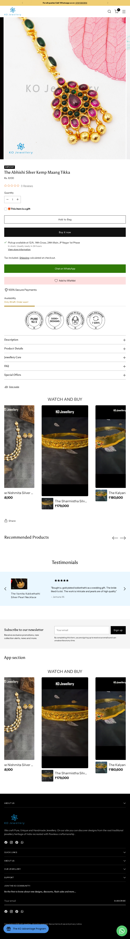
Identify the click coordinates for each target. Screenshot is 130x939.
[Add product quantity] (18, 199)
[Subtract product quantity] (7, 199)
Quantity (9, 192)
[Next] (107, 3)
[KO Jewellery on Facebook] (6, 843)
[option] (65, 457)
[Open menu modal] (124, 11)
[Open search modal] (109, 11)
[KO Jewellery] (12, 11)
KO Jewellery (25, 924)
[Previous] (22, 3)
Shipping (24, 257)
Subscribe (120, 901)
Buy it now (65, 232)
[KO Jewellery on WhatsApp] (22, 843)
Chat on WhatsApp (65, 268)
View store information (19, 249)
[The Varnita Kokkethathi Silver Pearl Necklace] (27, 583)
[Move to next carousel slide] (123, 538)
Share (12, 520)
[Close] (121, 914)
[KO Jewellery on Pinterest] (17, 843)
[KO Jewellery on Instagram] (12, 843)
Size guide (14, 387)
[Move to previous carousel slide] (115, 538)
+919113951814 (81, 3)
